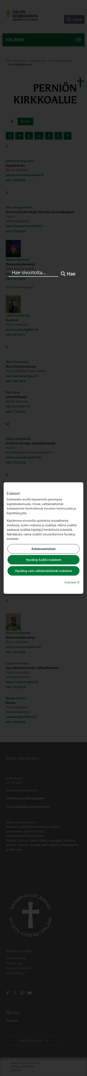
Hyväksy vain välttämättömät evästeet (43, 571)
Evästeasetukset (44, 549)
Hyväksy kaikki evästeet (43, 560)
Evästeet (72, 582)
